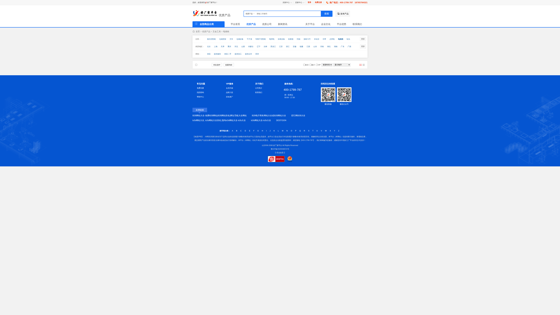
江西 (308, 47)
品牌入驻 (229, 92)
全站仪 (316, 39)
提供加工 (238, 54)
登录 (309, 2)
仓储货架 (222, 39)
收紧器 (290, 39)
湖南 (335, 47)
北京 (209, 47)
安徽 (294, 47)
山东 (315, 47)
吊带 (324, 39)
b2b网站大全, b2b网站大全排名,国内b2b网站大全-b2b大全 (219, 120)
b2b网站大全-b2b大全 (261, 120)
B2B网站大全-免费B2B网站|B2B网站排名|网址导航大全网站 (219, 115)
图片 (360, 65)
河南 (322, 47)
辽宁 (258, 47)
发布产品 (344, 14)
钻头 (348, 39)
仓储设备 (239, 39)
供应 (209, 54)
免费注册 (318, 2)
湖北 (329, 47)
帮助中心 (200, 97)
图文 (363, 65)
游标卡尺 (307, 39)
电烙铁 (226, 31)
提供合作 (248, 54)
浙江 (287, 47)
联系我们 (258, 92)
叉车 (231, 39)
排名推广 (229, 97)
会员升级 (229, 88)
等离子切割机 (260, 39)
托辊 (298, 39)
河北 (236, 47)
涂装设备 (281, 39)
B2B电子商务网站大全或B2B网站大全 (269, 115)
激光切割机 (211, 39)
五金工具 (217, 31)
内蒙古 (250, 47)
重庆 (229, 47)
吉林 (265, 47)
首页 (198, 31)
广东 (342, 47)
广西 (349, 47)
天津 (222, 47)
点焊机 (332, 39)
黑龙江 (273, 47)
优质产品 (224, 15)
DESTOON (281, 120)
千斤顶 (249, 39)
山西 (243, 47)
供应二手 (227, 54)
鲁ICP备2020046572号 (280, 149)
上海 (215, 47)
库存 (257, 54)
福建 (301, 47)
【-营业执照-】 (280, 153)
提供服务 (217, 54)
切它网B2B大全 (298, 115)
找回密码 (200, 92)
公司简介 (258, 88)
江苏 (281, 47)
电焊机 (271, 39)
